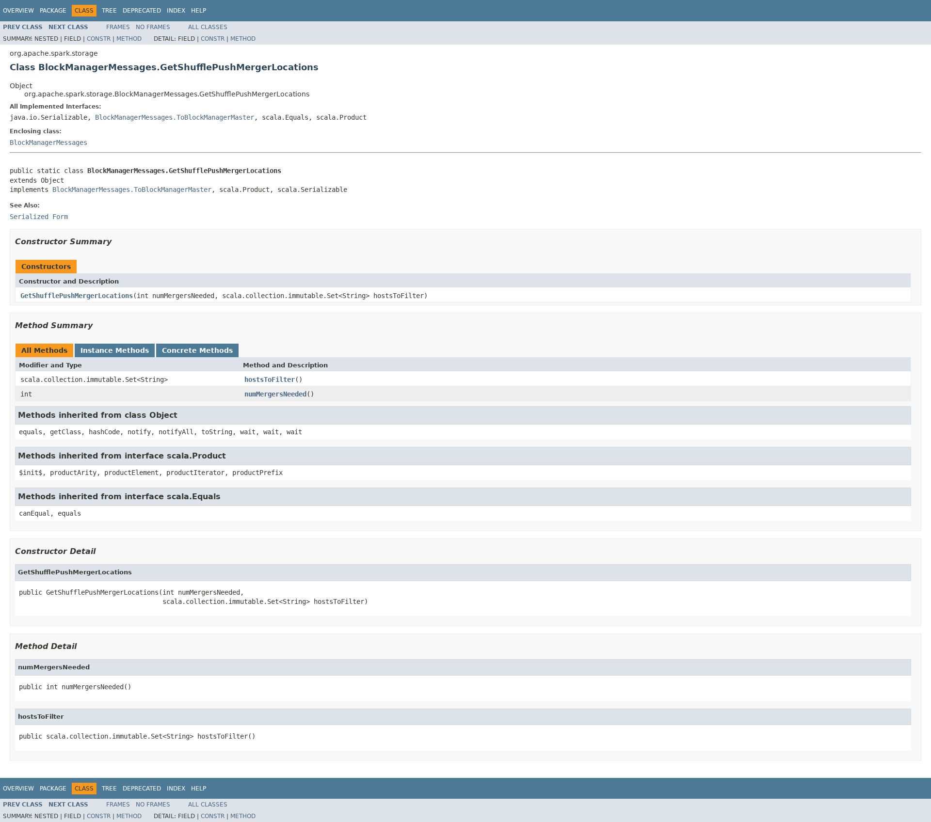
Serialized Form (39, 217)
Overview (18, 10)
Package (53, 10)
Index (176, 10)
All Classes (207, 27)
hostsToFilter (269, 379)
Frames (118, 27)
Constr (99, 38)
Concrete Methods (197, 350)
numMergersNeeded (275, 394)
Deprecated (142, 10)
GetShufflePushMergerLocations (76, 296)
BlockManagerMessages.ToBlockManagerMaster (174, 117)
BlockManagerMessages (48, 142)
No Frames (153, 27)
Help (198, 10)
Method (129, 38)
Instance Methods (114, 350)
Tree (109, 10)
